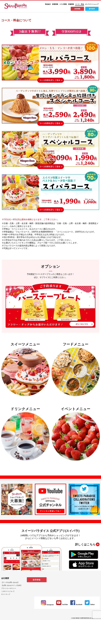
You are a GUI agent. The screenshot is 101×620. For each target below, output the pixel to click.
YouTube (65, 604)
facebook (79, 604)
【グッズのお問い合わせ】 (10, 582)
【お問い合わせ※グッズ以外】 (11, 585)
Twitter (92, 604)
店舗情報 (71, 4)
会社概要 (5, 578)
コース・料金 (79, 4)
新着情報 (55, 4)
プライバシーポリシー (8, 588)
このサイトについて (8, 591)
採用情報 (77, 9)
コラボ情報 (63, 4)
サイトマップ (5, 594)
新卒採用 (92, 9)
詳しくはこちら (85, 544)
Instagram (50, 605)
